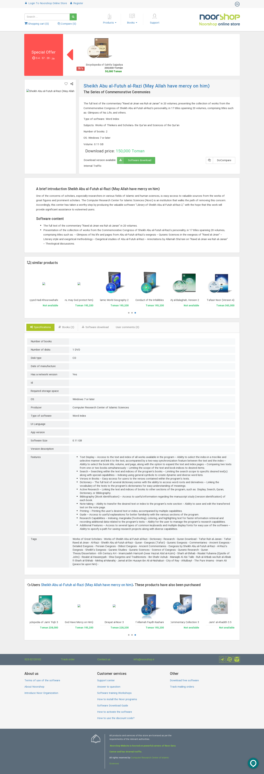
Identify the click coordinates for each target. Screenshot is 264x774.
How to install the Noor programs (117, 699)
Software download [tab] (97, 327)
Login (47, 3)
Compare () (68, 24)
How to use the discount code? (116, 718)
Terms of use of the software (42, 680)
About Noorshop (34, 687)
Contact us (103, 659)
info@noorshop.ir (144, 659)
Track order (68, 659)
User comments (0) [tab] (127, 327)
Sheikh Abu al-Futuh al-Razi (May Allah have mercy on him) (87, 585)
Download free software (184, 680)
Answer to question (108, 687)
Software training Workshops (114, 693)
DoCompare (224, 160)
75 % (80, 69)
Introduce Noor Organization (41, 693)
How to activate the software (114, 712)
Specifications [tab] (42, 327)
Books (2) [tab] (67, 327)
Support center (106, 680)
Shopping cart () (38, 24)
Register (78, 3)
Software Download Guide (112, 706)
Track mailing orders (182, 687)
